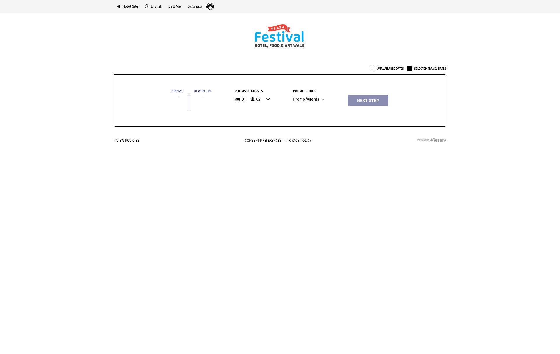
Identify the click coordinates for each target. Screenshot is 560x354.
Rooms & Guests (249, 91)
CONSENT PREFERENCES (263, 141)
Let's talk (194, 6)
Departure (202, 91)
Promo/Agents (306, 99)
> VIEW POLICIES (126, 141)
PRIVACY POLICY (299, 141)
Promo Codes (304, 91)
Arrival (178, 91)
